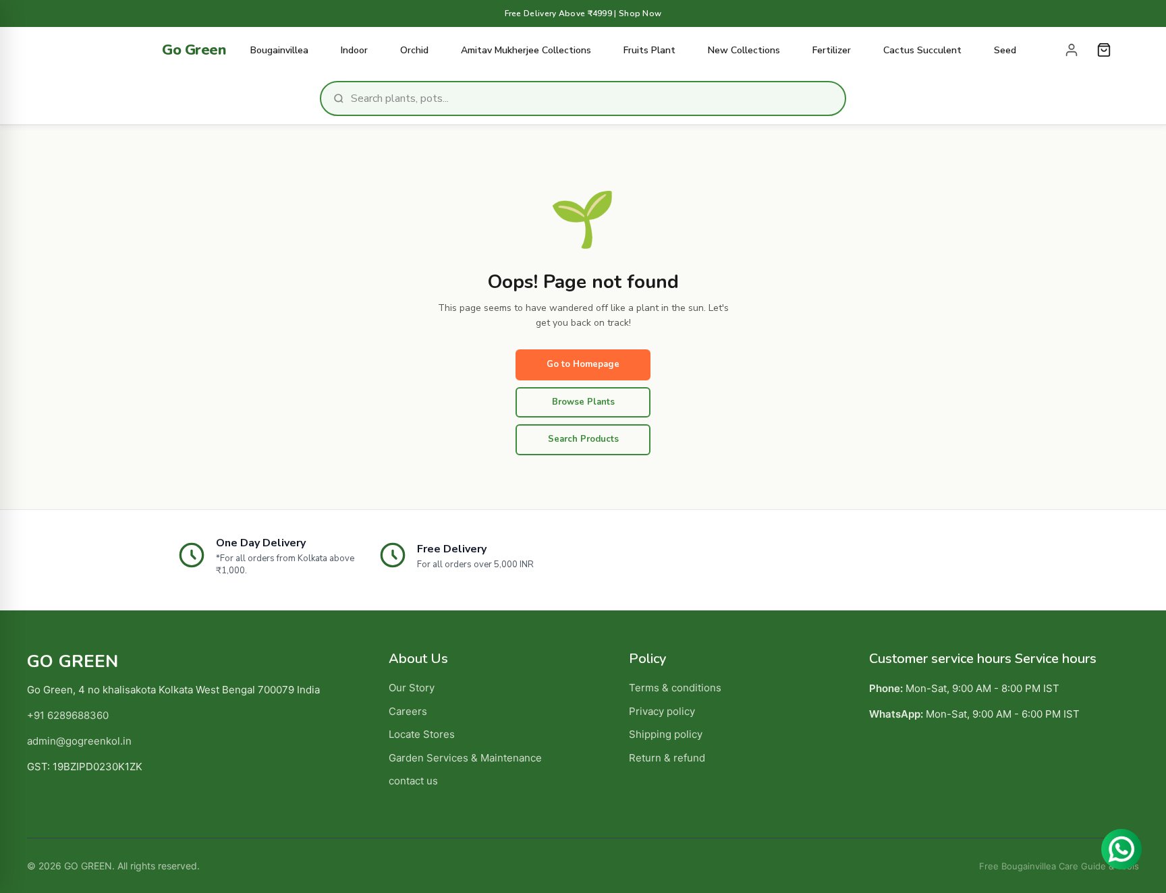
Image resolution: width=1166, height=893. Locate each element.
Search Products (583, 439)
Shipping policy (665, 734)
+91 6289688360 (68, 715)
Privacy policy (662, 711)
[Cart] (1104, 50)
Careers (408, 711)
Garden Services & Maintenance (465, 757)
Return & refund (667, 757)
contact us (413, 780)
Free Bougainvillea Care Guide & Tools (1059, 866)
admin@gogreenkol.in (79, 740)
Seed (1005, 50)
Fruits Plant (649, 50)
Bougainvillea (279, 50)
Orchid (414, 50)
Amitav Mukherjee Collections (526, 50)
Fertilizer (831, 50)
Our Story (412, 687)
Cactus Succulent (922, 50)
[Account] (1071, 50)
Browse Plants (583, 402)
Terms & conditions (675, 687)
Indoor (354, 50)
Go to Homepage (583, 364)
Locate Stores (422, 734)
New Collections (744, 50)
